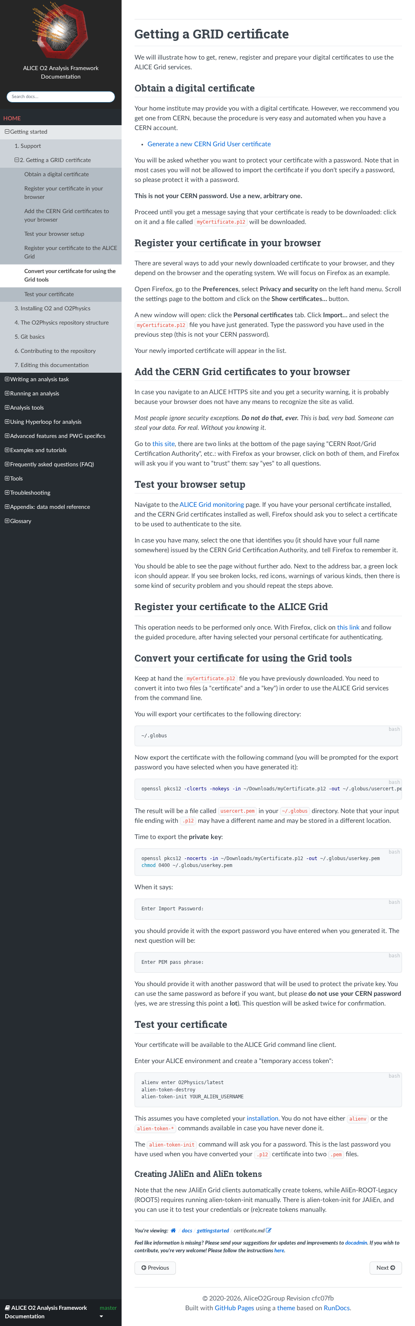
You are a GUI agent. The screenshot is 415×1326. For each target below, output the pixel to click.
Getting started (28, 132)
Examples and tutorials (38, 450)
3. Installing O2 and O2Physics (52, 309)
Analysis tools (27, 408)
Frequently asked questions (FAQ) (52, 465)
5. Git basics (30, 337)
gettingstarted (213, 1231)
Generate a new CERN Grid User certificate (209, 144)
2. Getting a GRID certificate (55, 160)
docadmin (356, 1243)
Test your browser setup (54, 234)
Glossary (20, 521)
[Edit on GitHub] (269, 1231)
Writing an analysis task (39, 379)
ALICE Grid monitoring (212, 505)
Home (12, 119)
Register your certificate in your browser (63, 193)
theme (286, 1308)
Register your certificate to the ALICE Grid (70, 253)
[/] (174, 1231)
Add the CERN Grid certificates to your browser (66, 216)
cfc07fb (323, 1298)
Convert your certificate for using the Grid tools (70, 276)
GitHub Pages (234, 1308)
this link (348, 627)
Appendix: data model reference (50, 507)
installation (262, 1118)
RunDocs (337, 1308)
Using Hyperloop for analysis (45, 422)
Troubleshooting (30, 493)
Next (383, 1268)
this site (163, 444)
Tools (16, 479)
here (279, 1250)
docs (187, 1231)
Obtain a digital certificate (56, 174)
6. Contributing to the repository (55, 351)
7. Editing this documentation (52, 365)
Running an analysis (34, 394)
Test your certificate (49, 294)
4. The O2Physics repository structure (62, 323)
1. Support (28, 146)
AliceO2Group (264, 1298)
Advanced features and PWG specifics (57, 436)
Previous (157, 1268)
